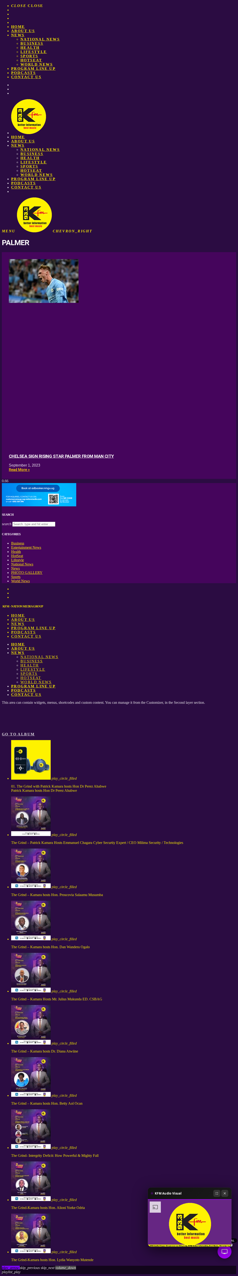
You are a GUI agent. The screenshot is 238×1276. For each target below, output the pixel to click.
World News (36, 64)
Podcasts (23, 73)
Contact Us (26, 77)
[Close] (224, 1193)
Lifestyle (33, 52)
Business (31, 43)
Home (18, 27)
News (18, 35)
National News (40, 39)
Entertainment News (26, 547)
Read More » (19, 469)
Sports (29, 56)
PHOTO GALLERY (27, 573)
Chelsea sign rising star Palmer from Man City (61, 456)
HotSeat (31, 60)
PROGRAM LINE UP (33, 69)
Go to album (18, 734)
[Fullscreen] (216, 1193)
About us (23, 31)
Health (30, 48)
